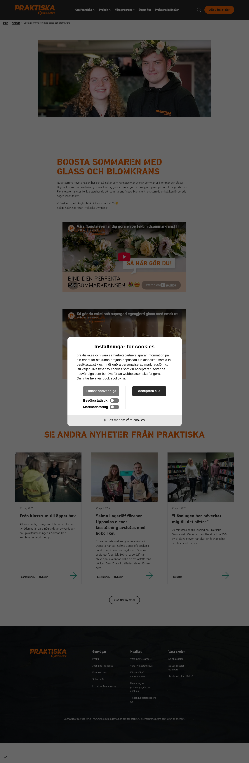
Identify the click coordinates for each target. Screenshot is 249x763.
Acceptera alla (149, 391)
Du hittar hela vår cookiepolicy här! (102, 378)
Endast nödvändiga (101, 391)
